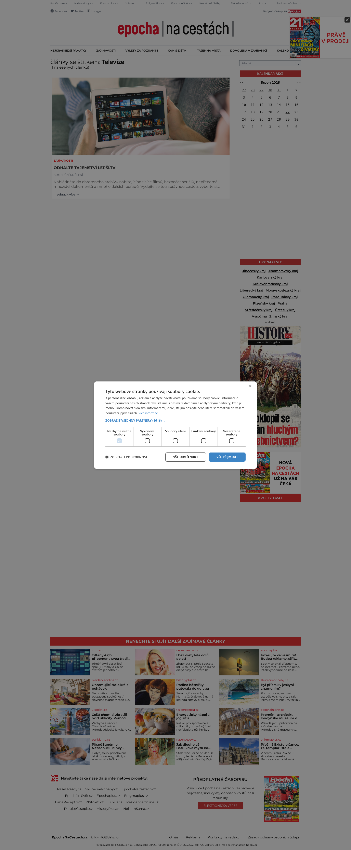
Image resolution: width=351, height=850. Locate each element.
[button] (175, 420)
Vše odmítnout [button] (185, 457)
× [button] (250, 386)
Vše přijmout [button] (227, 457)
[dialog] (175, 425)
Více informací (148, 413)
